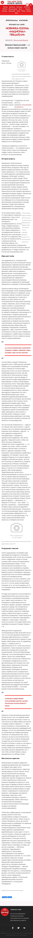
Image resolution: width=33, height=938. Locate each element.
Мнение (5, 7)
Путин (23, 11)
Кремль (29, 11)
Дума (16, 13)
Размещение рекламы (17, 916)
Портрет (5, 9)
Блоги (20, 9)
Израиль (4, 11)
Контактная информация (17, 914)
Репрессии (27, 7)
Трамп (18, 11)
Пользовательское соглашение (19, 918)
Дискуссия (12, 7)
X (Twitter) (4, 897)
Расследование (13, 9)
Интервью (19, 7)
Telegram (9, 897)
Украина (27, 9)
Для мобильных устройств (18, 920)
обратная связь (15, 909)
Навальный (12, 11)
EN (27, 5)
